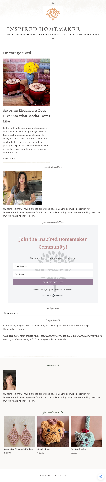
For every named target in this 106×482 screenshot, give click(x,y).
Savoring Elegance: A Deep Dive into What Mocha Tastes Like (26, 116)
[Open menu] (53, 39)
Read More (10, 158)
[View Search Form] (53, 3)
